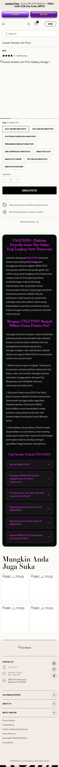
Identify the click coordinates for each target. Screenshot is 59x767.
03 (29, 118)
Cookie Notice (8, 725)
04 (41, 118)
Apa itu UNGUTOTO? (20, 464)
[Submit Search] (6, 34)
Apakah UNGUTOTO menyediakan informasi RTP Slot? (26, 537)
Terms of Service (9, 733)
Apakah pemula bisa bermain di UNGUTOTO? (25, 508)
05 (53, 118)
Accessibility (7, 742)
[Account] (28, 23)
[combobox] (29, 33)
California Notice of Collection (15, 729)
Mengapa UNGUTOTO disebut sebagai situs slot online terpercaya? (24, 478)
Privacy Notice (8, 720)
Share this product (27, 221)
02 (17, 118)
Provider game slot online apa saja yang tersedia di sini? (27, 494)
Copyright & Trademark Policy (15, 738)
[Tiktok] (54, 675)
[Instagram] (54, 663)
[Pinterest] (54, 669)
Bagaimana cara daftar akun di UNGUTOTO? (25, 522)
